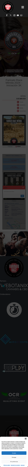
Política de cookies (7, 465)
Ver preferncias (14, 461)
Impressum (22, 465)
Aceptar (14, 453)
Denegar (14, 457)
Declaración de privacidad (15, 465)
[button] (25, 438)
